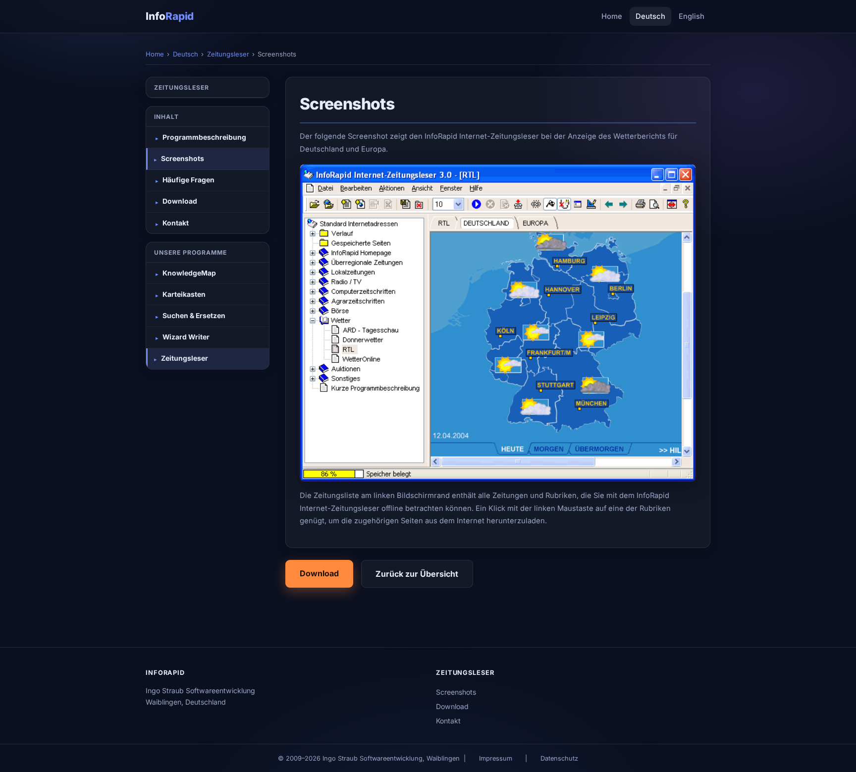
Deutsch (650, 16)
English (691, 16)
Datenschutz (559, 758)
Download (319, 573)
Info (170, 16)
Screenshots (456, 692)
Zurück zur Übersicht (416, 574)
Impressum (495, 758)
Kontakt (448, 721)
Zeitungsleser (228, 54)
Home (611, 16)
